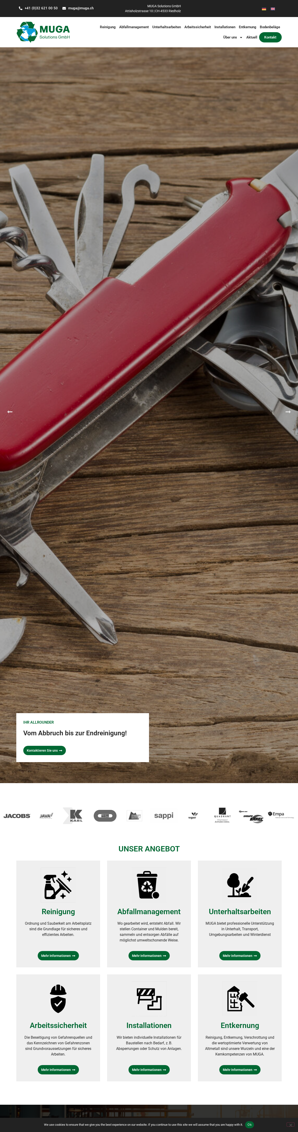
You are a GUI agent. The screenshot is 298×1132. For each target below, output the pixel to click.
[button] (10, 412)
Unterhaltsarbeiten (166, 27)
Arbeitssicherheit (197, 27)
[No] (291, 1124)
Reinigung (108, 27)
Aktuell (251, 37)
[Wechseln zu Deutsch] (264, 8)
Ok (249, 1124)
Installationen (224, 27)
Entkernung (247, 27)
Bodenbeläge (270, 27)
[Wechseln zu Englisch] (272, 8)
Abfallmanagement (134, 27)
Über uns (230, 37)
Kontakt (270, 37)
